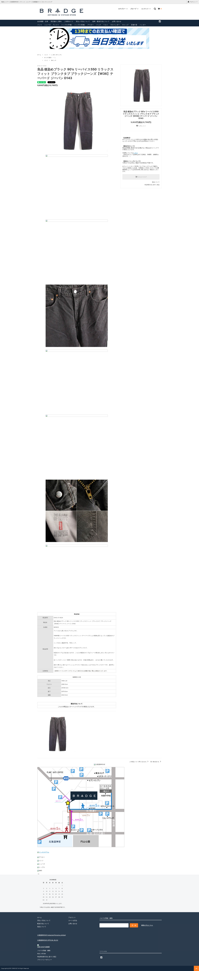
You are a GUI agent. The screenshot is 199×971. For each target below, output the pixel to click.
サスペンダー (115, 25)
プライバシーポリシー (44, 959)
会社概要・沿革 (42, 21)
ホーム (39, 55)
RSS (38, 953)
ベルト (105, 25)
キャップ (125, 25)
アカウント (192, 2)
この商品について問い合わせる (138, 761)
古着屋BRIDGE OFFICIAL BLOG (47, 940)
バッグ (98, 25)
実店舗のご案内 (56, 21)
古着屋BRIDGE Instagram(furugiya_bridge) (51, 935)
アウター (90, 25)
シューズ (47, 25)
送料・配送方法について (100, 21)
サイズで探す (48, 57)
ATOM (43, 953)
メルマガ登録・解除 (43, 950)
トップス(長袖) (79, 25)
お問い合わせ (116, 21)
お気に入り (142, 126)
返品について (156, 182)
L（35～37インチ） (56, 55)
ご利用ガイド (68, 21)
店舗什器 (134, 25)
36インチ (53, 60)
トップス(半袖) (66, 25)
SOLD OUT (142, 177)
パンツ (39, 25)
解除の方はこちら (147, 925)
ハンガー (143, 25)
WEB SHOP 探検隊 (43, 947)
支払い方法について (83, 21)
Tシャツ (56, 25)
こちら (135, 153)
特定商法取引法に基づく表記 (46, 956)
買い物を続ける (154, 761)
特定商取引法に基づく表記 (152, 184)
